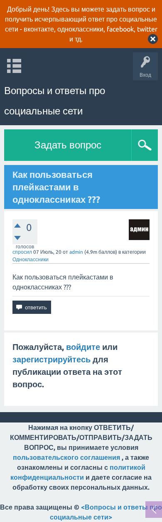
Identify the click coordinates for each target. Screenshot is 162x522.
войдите (83, 347)
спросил (22, 252)
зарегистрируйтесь (51, 359)
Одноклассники (30, 259)
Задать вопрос (67, 145)
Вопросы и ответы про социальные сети (54, 101)
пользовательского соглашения (66, 457)
